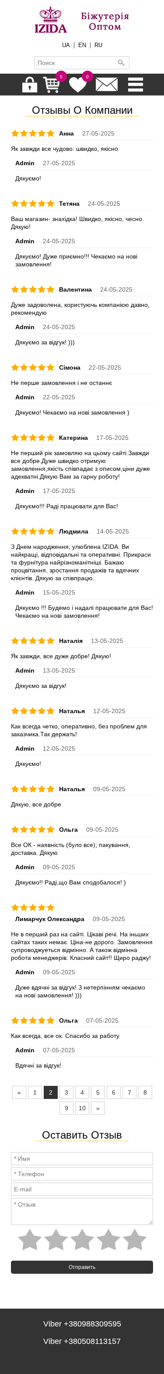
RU (98, 45)
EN (82, 45)
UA (66, 45)
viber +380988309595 (82, 1324)
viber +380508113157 (82, 1341)
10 (82, 1108)
